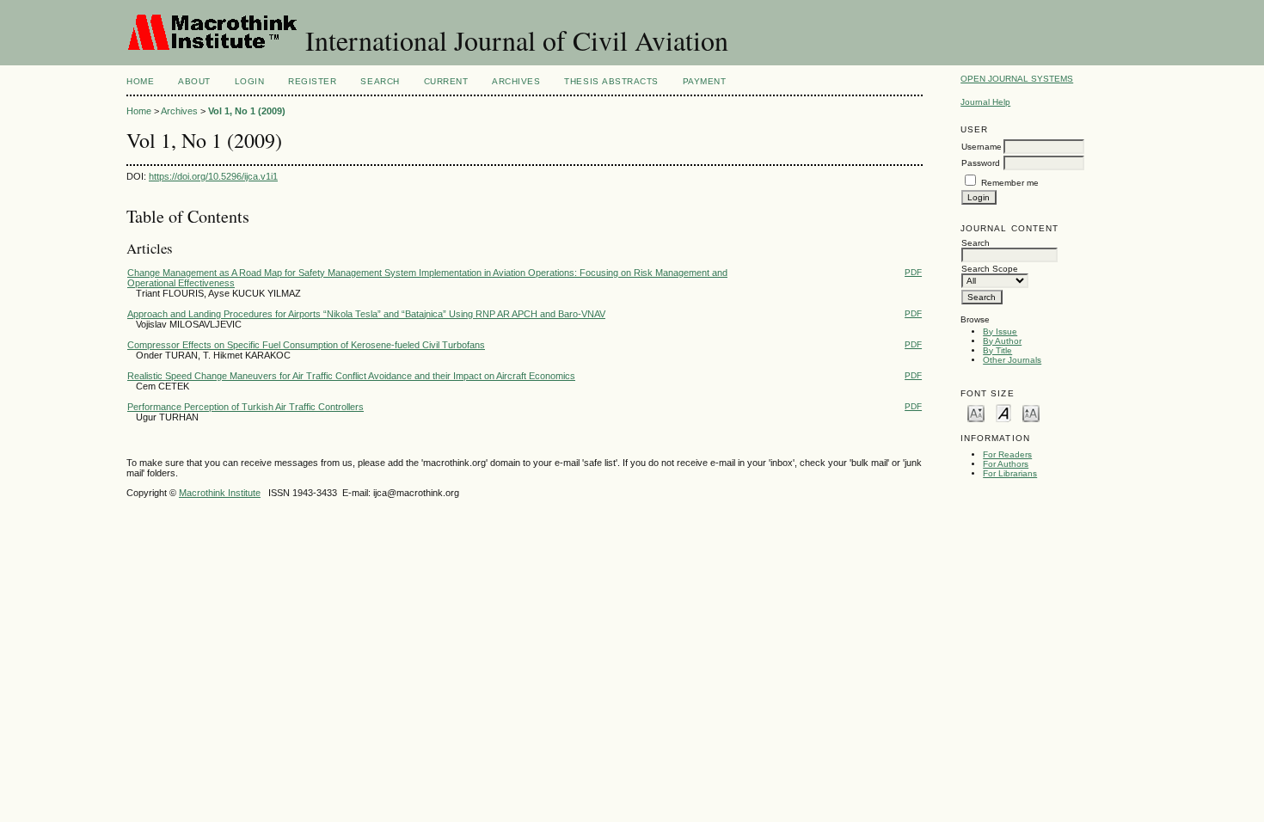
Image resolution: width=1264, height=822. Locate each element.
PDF (913, 272)
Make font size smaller (976, 412)
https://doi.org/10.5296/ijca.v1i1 (213, 176)
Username (981, 146)
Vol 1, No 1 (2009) (246, 111)
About (194, 81)
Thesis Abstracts (611, 81)
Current (446, 81)
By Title (997, 350)
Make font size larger (1031, 412)
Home (140, 81)
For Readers (1007, 454)
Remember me (1010, 182)
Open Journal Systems (1016, 78)
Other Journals (1012, 360)
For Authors (1005, 464)
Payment (705, 81)
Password (980, 163)
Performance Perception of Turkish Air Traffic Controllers (245, 407)
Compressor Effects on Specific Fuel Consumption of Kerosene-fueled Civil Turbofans (306, 345)
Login (250, 81)
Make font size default (1003, 412)
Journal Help (985, 102)
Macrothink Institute (220, 493)
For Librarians (1010, 473)
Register (312, 81)
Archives (516, 81)
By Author (1002, 341)
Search (379, 81)
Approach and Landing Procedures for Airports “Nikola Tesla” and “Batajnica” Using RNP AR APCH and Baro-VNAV (366, 314)
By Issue (1000, 331)
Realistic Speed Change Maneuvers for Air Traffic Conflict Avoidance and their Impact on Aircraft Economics (351, 376)
